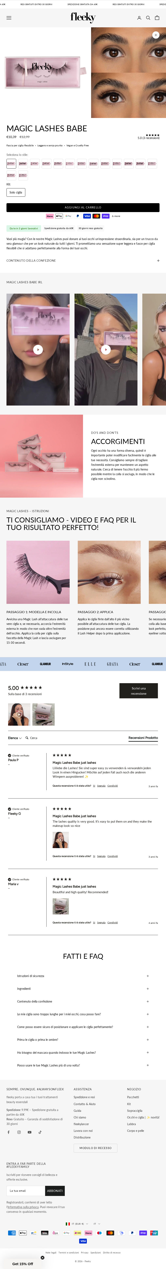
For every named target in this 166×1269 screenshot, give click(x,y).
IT (95, 1223)
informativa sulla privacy (23, 1207)
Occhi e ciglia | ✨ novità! (143, 1117)
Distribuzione (82, 1137)
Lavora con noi (83, 1130)
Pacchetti (133, 1097)
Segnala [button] (101, 785)
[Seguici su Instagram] (19, 1132)
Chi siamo (80, 1117)
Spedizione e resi (84, 1097)
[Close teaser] (42, 1258)
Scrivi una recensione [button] (138, 690)
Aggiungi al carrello (83, 207)
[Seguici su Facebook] (8, 1132)
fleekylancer (81, 1124)
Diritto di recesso (112, 1252)
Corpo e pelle (135, 1130)
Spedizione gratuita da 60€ (59, 228)
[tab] (143, 739)
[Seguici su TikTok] (40, 1132)
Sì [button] (94, 785)
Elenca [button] (13, 738)
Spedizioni (95, 1252)
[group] (29, 688)
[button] (19, 714)
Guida (77, 1110)
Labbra (131, 1124)
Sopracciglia (134, 1110)
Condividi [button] (112, 785)
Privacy (84, 1252)
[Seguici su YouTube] (30, 1132)
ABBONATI (55, 1191)
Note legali (51, 1252)
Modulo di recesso (96, 1148)
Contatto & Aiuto (85, 1104)
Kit (129, 1104)
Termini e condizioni (69, 1252)
